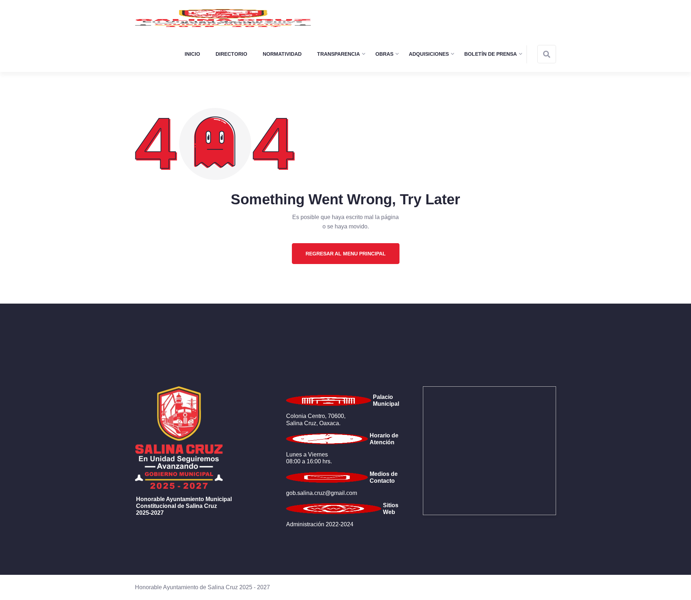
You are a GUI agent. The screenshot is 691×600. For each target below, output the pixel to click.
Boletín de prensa (490, 54)
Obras (384, 54)
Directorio (231, 54)
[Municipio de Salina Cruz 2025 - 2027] (223, 18)
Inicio (192, 54)
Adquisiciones (429, 54)
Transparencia (338, 54)
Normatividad (282, 54)
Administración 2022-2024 (319, 524)
